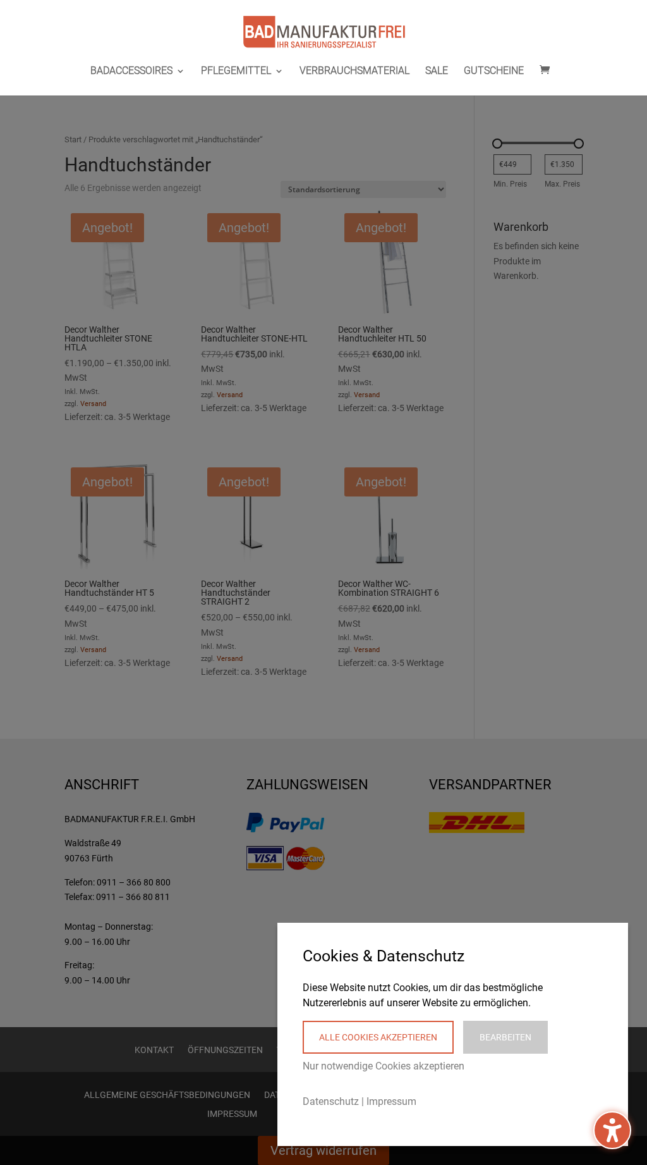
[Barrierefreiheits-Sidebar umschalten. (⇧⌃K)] (612, 1130)
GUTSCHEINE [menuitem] (494, 71)
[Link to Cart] (548, 71)
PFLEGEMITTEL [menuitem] (236, 71)
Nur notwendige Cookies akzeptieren (383, 1066)
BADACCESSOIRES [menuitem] (131, 71)
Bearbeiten (505, 1037)
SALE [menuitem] (436, 71)
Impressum (391, 1101)
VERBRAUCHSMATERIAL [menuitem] (354, 71)
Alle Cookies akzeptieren (378, 1037)
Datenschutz (331, 1101)
